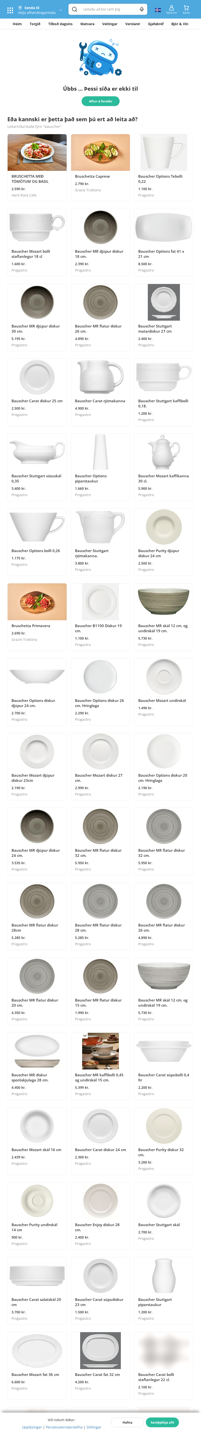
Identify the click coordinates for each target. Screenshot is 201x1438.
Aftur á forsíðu (100, 101)
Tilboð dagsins (60, 24)
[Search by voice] (142, 9)
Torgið (35, 24)
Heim (17, 24)
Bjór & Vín (179, 24)
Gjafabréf (155, 24)
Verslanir (132, 24)
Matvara (87, 24)
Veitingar (109, 24)
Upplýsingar (32, 1427)
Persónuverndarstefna (64, 1427)
